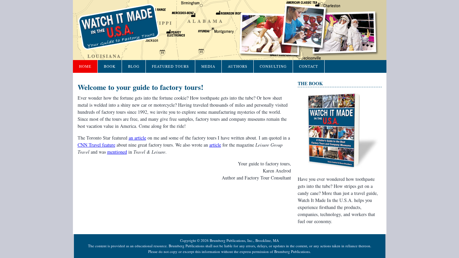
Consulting (273, 66)
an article (137, 138)
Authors (237, 66)
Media (208, 66)
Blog (133, 66)
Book (110, 66)
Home (85, 66)
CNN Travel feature (96, 145)
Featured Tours (170, 66)
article (215, 145)
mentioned (117, 152)
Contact (308, 66)
